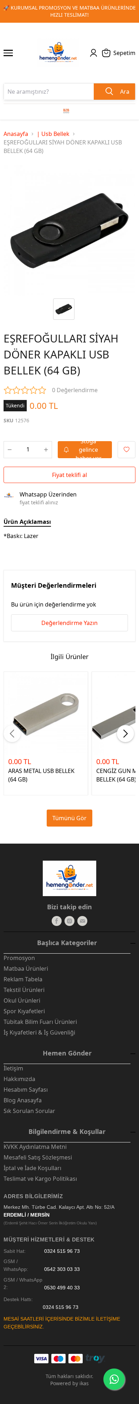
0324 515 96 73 (62, 1251)
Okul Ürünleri (22, 1000)
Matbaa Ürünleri (26, 968)
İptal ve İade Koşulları (32, 1168)
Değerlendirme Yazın (69, 623)
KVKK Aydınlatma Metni (35, 1147)
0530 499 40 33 (62, 1287)
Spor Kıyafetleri (24, 1011)
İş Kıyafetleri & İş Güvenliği (39, 1032)
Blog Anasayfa (23, 1100)
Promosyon (19, 958)
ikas (84, 1383)
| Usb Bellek (53, 134)
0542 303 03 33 (62, 1269)
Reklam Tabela (23, 979)
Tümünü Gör (69, 818)
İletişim (13, 1068)
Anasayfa (16, 134)
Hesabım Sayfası (26, 1089)
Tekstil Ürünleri (24, 990)
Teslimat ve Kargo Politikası (40, 1179)
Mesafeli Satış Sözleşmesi (38, 1157)
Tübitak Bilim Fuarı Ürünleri (40, 1022)
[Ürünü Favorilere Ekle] (126, 449)
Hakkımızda (19, 1079)
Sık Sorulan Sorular (29, 1111)
